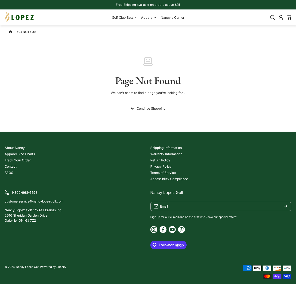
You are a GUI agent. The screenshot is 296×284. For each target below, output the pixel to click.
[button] (289, 17)
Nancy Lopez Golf (27, 267)
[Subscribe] (285, 206)
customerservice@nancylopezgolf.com (34, 201)
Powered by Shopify (53, 267)
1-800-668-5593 (24, 192)
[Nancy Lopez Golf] (20, 17)
